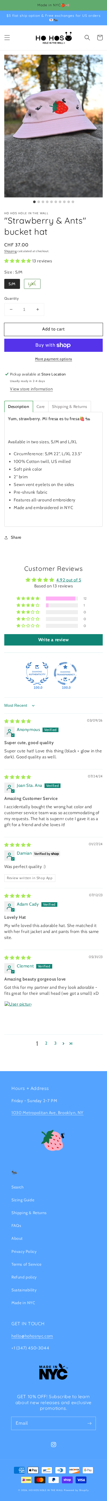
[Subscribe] (89, 1423)
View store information (31, 388)
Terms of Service (26, 1264)
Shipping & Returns (29, 1212)
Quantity (11, 298)
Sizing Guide (22, 1199)
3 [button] (55, 1043)
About (17, 1238)
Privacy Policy (24, 1251)
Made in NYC (23, 1302)
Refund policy (24, 1277)
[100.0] (37, 673)
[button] (7, 37)
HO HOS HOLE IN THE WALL (46, 1490)
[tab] (18, 406)
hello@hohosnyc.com (32, 1336)
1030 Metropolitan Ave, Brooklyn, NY (47, 1112)
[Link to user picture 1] (18, 1014)
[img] (17, 721)
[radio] (12, 284)
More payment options (53, 359)
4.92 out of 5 (68, 580)
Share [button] (16, 537)
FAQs (16, 1225)
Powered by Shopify (76, 1490)
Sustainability (24, 1289)
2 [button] (46, 1043)
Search (17, 1187)
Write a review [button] (53, 639)
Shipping (10, 251)
